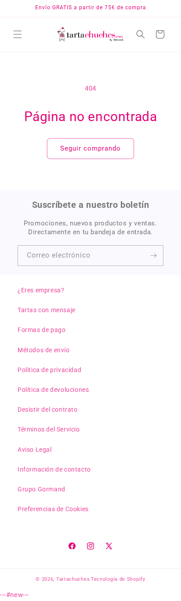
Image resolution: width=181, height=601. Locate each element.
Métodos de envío (44, 350)
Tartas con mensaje (47, 309)
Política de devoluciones (53, 389)
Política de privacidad (49, 369)
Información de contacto (54, 469)
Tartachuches (73, 579)
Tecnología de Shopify (118, 579)
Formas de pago (41, 329)
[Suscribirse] (153, 255)
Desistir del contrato (48, 409)
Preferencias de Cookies (53, 509)
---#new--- (90, 300)
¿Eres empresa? (41, 290)
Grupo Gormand (41, 489)
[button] (17, 34)
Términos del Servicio (49, 429)
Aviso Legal (35, 449)
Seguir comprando (90, 148)
